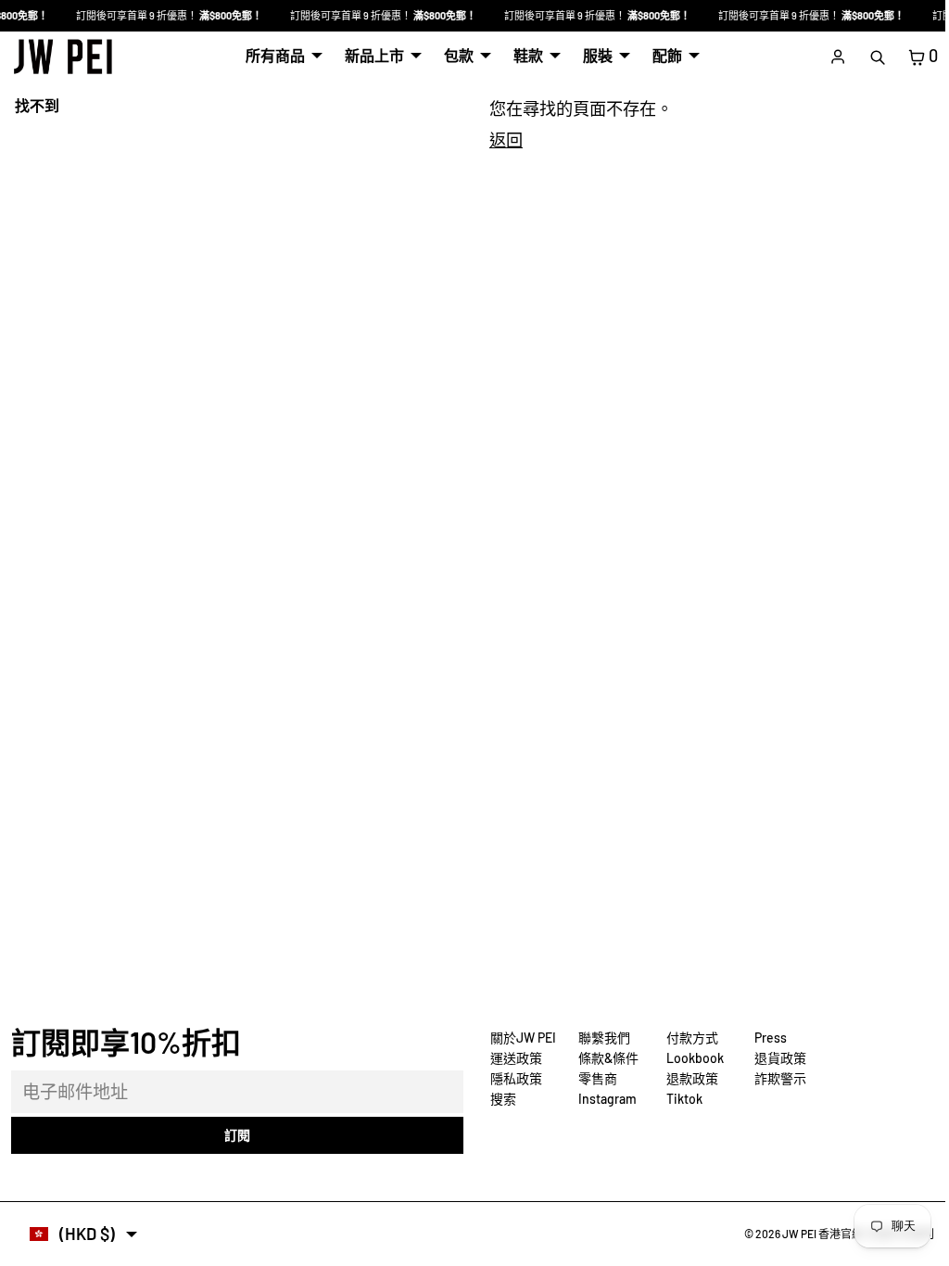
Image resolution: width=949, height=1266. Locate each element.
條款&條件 (604, 1058)
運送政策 (512, 1058)
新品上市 (369, 55)
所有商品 (270, 55)
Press (766, 1037)
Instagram (603, 1099)
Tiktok (680, 1099)
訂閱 (234, 1135)
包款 (454, 55)
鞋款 (523, 55)
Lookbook (690, 1058)
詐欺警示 (776, 1078)
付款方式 (688, 1037)
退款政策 (688, 1078)
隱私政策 (512, 1078)
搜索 (499, 1099)
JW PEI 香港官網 (813, 1233)
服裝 (593, 55)
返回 (501, 140)
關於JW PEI (518, 1037)
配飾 (662, 55)
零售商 (593, 1078)
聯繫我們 (600, 1037)
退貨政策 (776, 1058)
